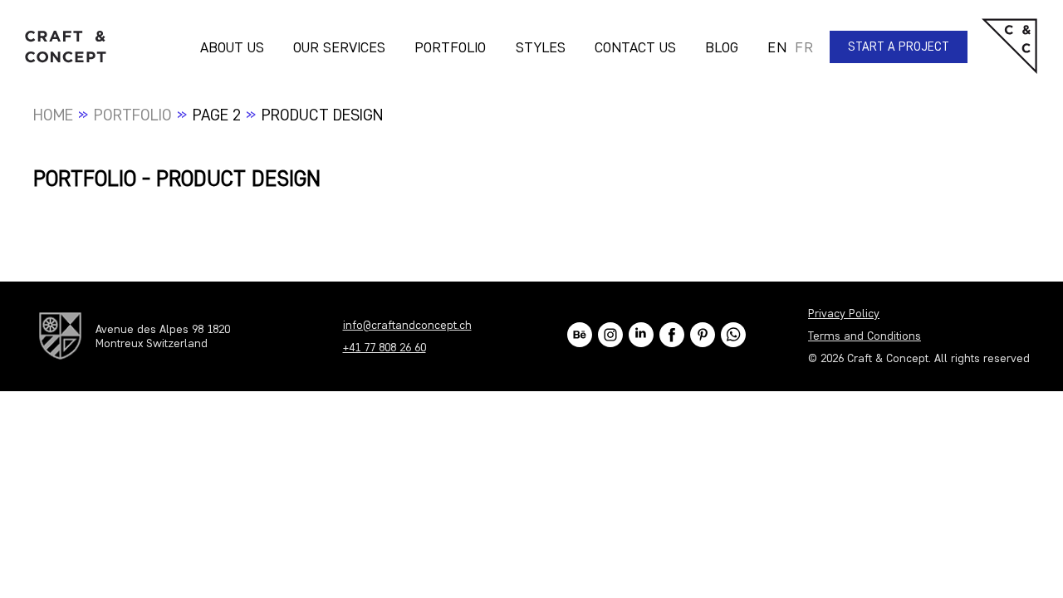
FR (804, 47)
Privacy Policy (843, 313)
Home (53, 114)
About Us (232, 47)
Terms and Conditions (864, 336)
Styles (541, 47)
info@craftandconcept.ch (407, 325)
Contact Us (635, 47)
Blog (721, 47)
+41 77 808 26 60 (384, 348)
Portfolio (450, 47)
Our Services (339, 47)
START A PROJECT (898, 46)
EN (776, 47)
